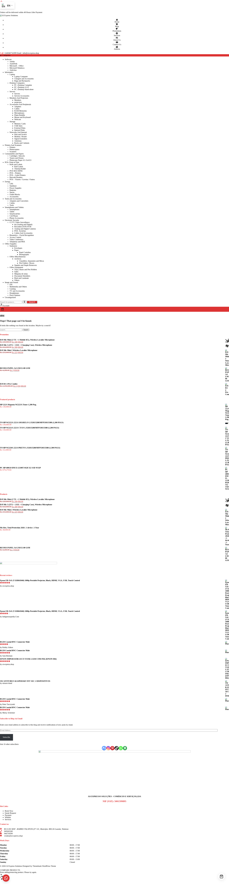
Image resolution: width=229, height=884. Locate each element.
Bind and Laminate (21, 278)
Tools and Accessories (13, 199)
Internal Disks (19, 130)
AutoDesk (13, 64)
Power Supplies (15, 188)
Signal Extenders (20, 139)
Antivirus (13, 70)
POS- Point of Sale (12, 162)
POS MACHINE (16, 171)
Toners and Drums (16, 158)
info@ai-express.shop (31, 53)
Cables (16, 109)
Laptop (12, 74)
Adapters (17, 107)
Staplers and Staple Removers (25, 265)
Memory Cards (20, 124)
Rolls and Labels (16, 164)
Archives (17, 259)
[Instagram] (108, 748)
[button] (6, 878)
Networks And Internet (18, 132)
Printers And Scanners (13, 145)
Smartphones (14, 209)
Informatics (9, 72)
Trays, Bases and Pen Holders (25, 269)
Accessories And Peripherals (20, 104)
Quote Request (10, 813)
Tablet (12, 212)
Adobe (12, 62)
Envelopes (18, 248)
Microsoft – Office (16, 66)
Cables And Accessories (23, 233)
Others (16, 280)
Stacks (12, 192)
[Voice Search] (24, 301)
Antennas (17, 141)
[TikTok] (116, 748)
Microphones (19, 113)
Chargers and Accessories (24, 79)
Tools (12, 205)
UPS (11, 184)
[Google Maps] (125, 748)
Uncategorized (10, 297)
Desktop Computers (17, 83)
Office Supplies (10, 244)
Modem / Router (20, 137)
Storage (12, 122)
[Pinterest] (112, 748)
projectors (18, 102)
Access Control (15, 237)
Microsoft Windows (17, 68)
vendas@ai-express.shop (13, 836)
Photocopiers (14, 149)
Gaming (13, 289)
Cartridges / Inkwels (17, 156)
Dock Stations (15, 295)
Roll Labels (18, 167)
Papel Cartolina (25, 252)
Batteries (13, 190)
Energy (7, 182)
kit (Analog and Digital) (23, 224)
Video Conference (16, 239)
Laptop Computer (21, 77)
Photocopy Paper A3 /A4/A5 (20, 160)
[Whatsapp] (121, 748)
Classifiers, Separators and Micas (31, 261)
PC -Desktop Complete (23, 85)
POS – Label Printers (18, 175)
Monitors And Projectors (19, 98)
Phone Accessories (17, 218)
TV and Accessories (17, 291)
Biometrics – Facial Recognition (22, 235)
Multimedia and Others (18, 287)
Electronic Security (12, 220)
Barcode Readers (16, 177)
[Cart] (114, 309)
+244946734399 (10, 53)
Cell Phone (14, 216)
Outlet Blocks (15, 194)
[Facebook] (104, 748)
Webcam (17, 119)
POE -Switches (20, 231)
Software (8, 59)
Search (32, 302)
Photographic (24, 254)
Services (8, 819)
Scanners (13, 152)
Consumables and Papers (14, 154)
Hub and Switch (20, 134)
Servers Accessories (21, 96)
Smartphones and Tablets (14, 207)
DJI (11, 285)
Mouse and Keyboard (22, 117)
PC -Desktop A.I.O (21, 87)
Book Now (9, 811)
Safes (16, 272)
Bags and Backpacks (22, 81)
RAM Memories (20, 111)
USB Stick (18, 126)
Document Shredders (22, 276)
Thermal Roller (20, 169)
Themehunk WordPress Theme (44, 866)
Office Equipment (16, 267)
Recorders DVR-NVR (22, 227)
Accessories (14, 197)
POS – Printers (15, 173)
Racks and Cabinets (21, 143)
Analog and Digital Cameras (25, 229)
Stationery (13, 246)
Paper (16, 250)
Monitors (17, 100)
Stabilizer (13, 186)
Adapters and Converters (19, 201)
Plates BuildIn (19, 115)
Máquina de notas (21, 274)
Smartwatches (15, 214)
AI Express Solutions (14, 866)
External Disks (19, 128)
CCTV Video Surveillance (20, 222)
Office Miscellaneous (18, 257)
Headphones (14, 293)
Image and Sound (11, 282)
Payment (8, 815)
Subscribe (6, 737)
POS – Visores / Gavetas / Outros (22, 179)
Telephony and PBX (17, 242)
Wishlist (8, 817)
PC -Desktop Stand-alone (24, 89)
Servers (12, 92)
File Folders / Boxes (26, 263)
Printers (12, 147)
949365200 (8, 831)
